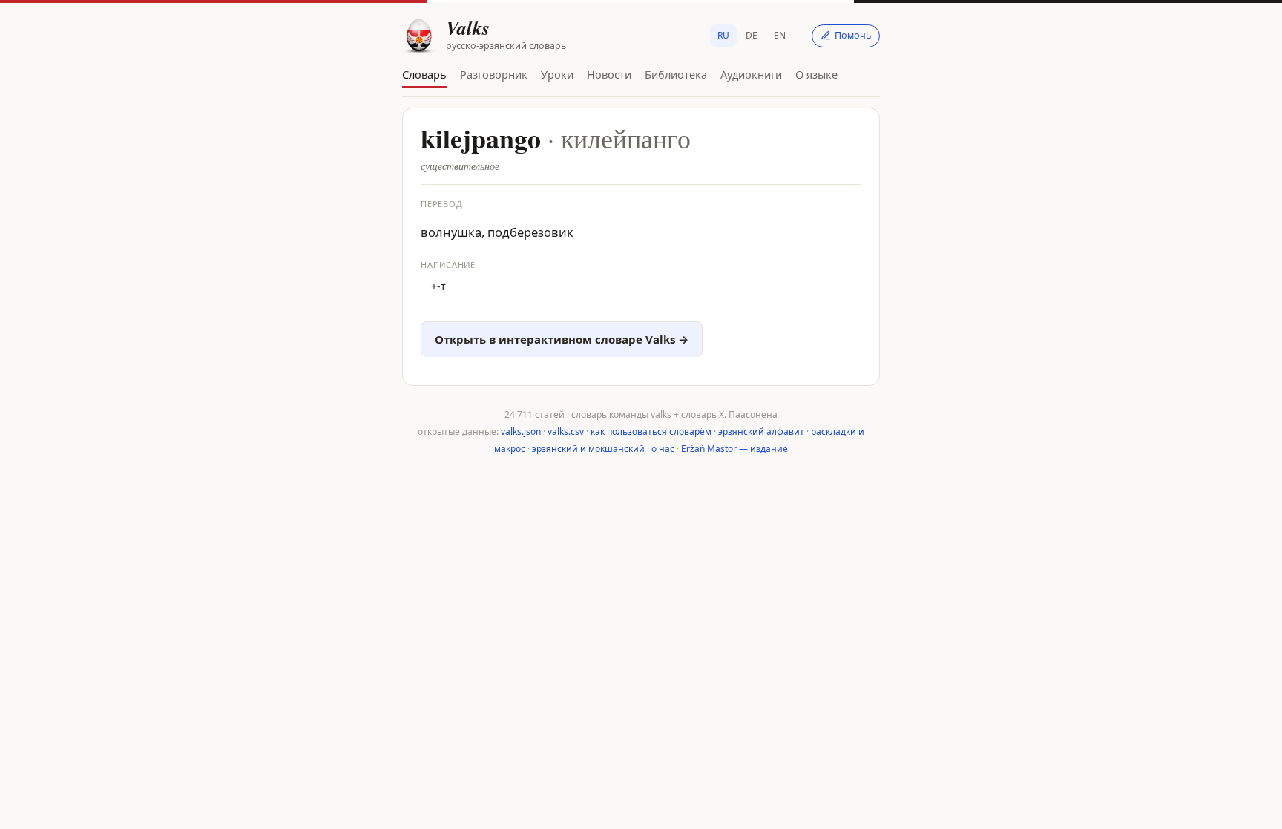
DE (751, 35)
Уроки (557, 74)
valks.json (521, 431)
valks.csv (566, 431)
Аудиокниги (751, 74)
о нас (662, 448)
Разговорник (493, 74)
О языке (816, 74)
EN (780, 35)
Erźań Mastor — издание (734, 448)
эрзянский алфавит (761, 431)
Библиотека (676, 74)
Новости (609, 74)
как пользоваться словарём (651, 431)
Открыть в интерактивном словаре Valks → (561, 339)
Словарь (424, 74)
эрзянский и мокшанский (588, 448)
